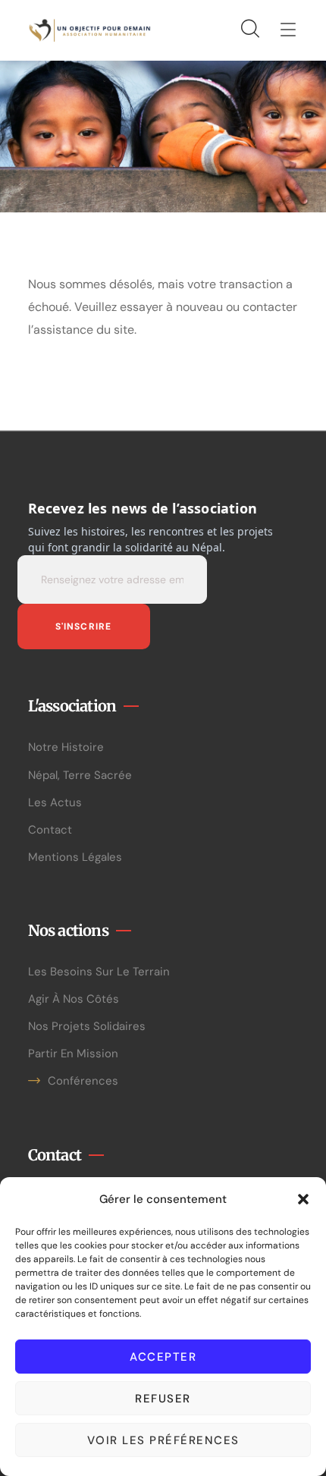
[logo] (90, 29)
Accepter (163, 1357)
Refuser (163, 1398)
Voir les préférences (163, 1440)
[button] (303, 1199)
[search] (249, 29)
